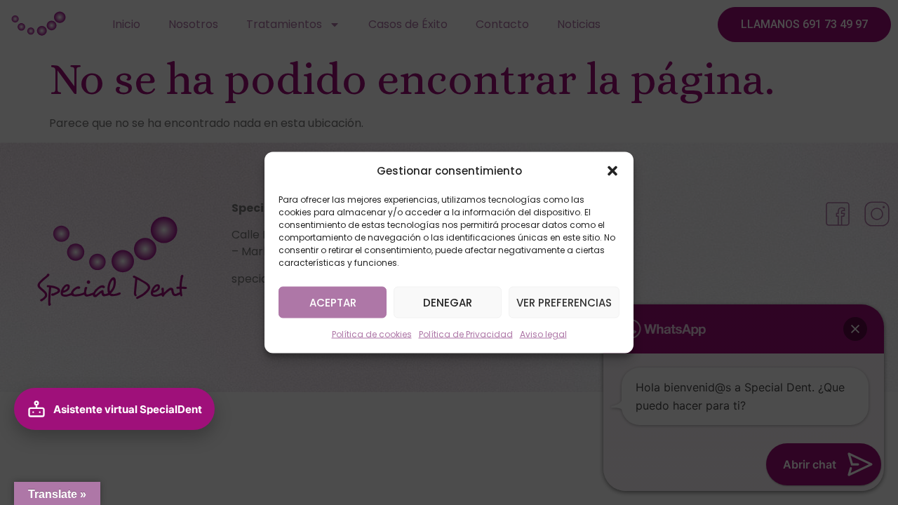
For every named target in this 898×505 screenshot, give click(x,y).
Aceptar (332, 302)
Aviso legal (543, 334)
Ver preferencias (564, 302)
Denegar (447, 302)
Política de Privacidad (466, 334)
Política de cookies (372, 334)
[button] (612, 171)
